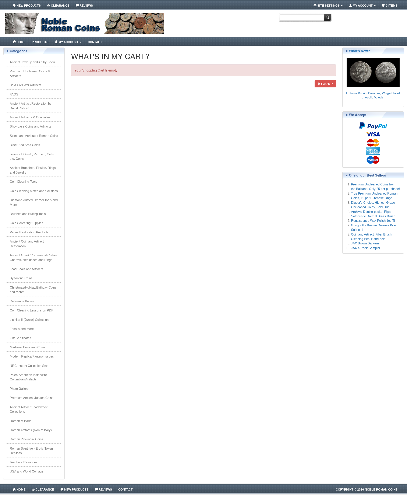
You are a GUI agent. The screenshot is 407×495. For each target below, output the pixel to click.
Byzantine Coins (21, 278)
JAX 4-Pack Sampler (365, 248)
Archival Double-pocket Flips (371, 211)
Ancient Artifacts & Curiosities (30, 117)
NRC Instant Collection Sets (29, 365)
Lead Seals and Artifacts (26, 269)
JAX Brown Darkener (366, 243)
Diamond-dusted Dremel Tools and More (34, 202)
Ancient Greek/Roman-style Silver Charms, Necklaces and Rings (33, 257)
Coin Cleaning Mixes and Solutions (34, 191)
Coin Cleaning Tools (23, 181)
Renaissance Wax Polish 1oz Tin (373, 220)
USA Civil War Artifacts (25, 85)
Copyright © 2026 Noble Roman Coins (366, 489)
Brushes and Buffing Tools (28, 214)
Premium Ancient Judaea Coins (31, 398)
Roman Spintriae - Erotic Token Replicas (31, 451)
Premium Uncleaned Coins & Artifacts (30, 73)
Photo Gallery (19, 388)
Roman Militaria (20, 421)
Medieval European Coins (27, 347)
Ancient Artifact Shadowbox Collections (29, 409)
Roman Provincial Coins (26, 439)
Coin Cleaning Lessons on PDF (31, 310)
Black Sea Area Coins (25, 145)
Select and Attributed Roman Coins (34, 135)
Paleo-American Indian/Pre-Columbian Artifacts (29, 377)
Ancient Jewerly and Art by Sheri (32, 62)
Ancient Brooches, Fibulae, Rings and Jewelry (33, 170)
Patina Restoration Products (29, 232)
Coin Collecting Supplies (26, 223)
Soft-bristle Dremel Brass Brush (373, 216)
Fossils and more (22, 329)
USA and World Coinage (26, 471)
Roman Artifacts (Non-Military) (31, 430)
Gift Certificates (20, 338)
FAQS (14, 94)
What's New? (359, 50)
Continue (326, 84)
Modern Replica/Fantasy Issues (32, 356)
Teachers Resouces (24, 462)
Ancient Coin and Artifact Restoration (27, 244)
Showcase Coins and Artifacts (30, 126)
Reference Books (22, 301)
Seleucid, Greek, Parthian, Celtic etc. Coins (32, 156)
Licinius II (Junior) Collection (29, 319)
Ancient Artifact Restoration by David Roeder (31, 106)
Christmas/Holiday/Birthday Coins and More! (33, 290)
